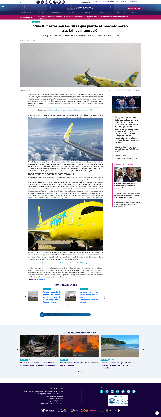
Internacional (56, 13)
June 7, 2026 (132, 158)
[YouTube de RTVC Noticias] (117, 391)
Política (71, 13)
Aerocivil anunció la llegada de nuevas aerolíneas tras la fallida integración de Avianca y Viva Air (52, 297)
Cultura (117, 13)
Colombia (41, 13)
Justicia (132, 13)
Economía (102, 13)
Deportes (87, 13)
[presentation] (25, 296)
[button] (63, 306)
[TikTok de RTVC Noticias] (123, 391)
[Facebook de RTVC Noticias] (101, 391)
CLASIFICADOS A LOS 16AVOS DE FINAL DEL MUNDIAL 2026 (124, 1)
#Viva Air (42, 279)
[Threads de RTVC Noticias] (134, 391)
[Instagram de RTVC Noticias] (112, 391)
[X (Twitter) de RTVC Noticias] (107, 391)
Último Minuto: (26, 17)
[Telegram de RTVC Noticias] (128, 391)
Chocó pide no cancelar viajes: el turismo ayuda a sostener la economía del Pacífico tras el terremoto (120, 365)
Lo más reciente (26, 13)
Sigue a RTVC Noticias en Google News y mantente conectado (66, 315)
